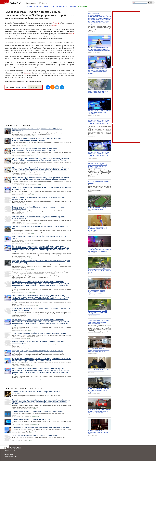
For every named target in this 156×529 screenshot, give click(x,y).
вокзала (71, 34)
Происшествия (62, 6)
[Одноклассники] (52, 87)
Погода (53, 6)
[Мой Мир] (62, 87)
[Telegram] (57, 87)
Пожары (73, 6)
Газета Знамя (20, 87)
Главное (29, 6)
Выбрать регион (9, 454)
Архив (36, 6)
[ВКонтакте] (48, 87)
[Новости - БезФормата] (11, 2)
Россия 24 (56, 23)
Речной (53, 25)
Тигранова (27, 73)
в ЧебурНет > (83, 6)
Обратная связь (9, 453)
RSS (16, 456)
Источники (44, 6)
